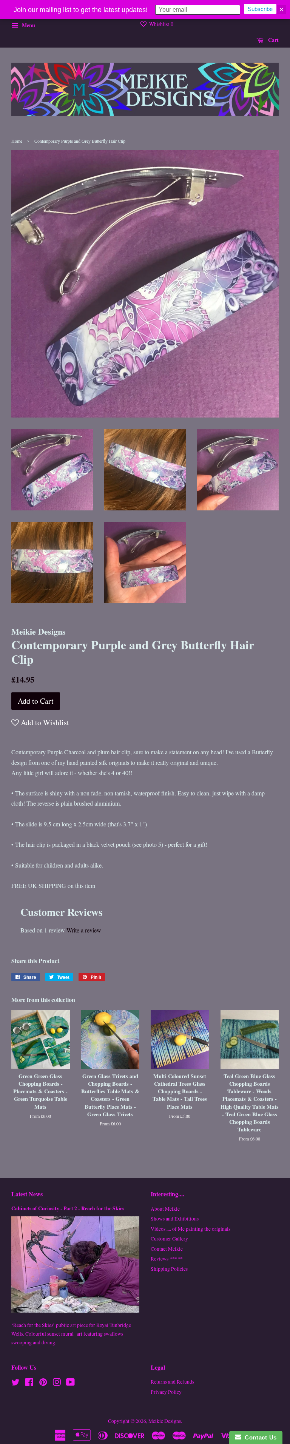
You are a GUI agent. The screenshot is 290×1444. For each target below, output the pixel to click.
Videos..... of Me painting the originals (190, 1228)
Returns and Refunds (172, 1381)
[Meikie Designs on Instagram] (56, 1383)
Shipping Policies (169, 1268)
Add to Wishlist (44, 722)
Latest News (27, 1194)
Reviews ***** (167, 1258)
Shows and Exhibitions (175, 1218)
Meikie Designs (164, 1421)
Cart (273, 40)
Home (16, 141)
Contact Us (259, 1437)
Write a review (83, 930)
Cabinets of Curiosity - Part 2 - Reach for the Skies (67, 1208)
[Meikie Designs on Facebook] (29, 1383)
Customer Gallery (169, 1238)
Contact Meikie (167, 1248)
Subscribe (260, 9)
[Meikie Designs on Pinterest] (43, 1383)
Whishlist (160, 24)
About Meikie (165, 1208)
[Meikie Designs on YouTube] (70, 1383)
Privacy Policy (166, 1392)
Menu (27, 25)
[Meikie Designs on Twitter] (15, 1383)
